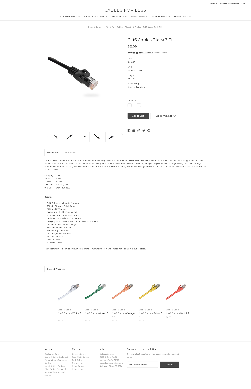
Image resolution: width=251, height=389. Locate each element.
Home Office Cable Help (55, 372)
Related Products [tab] (56, 269)
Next (121, 134)
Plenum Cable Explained (55, 360)
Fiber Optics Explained (55, 369)
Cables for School (52, 354)
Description (53, 152)
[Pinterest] (148, 131)
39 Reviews (70, 152)
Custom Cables (68, 16)
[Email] (133, 131)
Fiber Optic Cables (94, 16)
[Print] (138, 131)
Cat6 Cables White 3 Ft (69, 315)
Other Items (181, 16)
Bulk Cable (118, 16)
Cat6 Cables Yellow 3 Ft (151, 315)
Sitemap (48, 375)
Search (213, 3)
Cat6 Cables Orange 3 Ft (123, 315)
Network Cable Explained (56, 357)
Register (234, 3)
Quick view (69, 288)
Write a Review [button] (160, 53)
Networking (138, 16)
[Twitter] (143, 131)
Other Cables (159, 16)
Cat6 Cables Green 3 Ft (96, 315)
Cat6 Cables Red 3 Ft (178, 313)
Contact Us (49, 363)
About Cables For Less (55, 366)
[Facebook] (129, 131)
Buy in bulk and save (137, 87)
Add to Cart (69, 293)
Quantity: (132, 100)
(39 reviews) (147, 52)
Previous (47, 134)
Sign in (223, 3)
